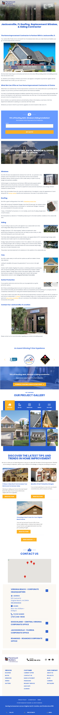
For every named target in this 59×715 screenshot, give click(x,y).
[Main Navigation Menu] (55, 3)
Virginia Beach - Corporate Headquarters (25, 590)
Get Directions (16, 603)
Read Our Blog (28, 539)
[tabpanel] (29, 428)
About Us (50, 673)
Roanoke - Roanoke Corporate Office (26, 639)
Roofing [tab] (9, 407)
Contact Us (28, 675)
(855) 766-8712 (34, 660)
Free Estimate (31, 712)
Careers (50, 681)
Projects (50, 675)
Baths (7, 675)
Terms (39, 700)
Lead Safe (27, 686)
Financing (27, 681)
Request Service (29, 683)
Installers (50, 683)
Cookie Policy (32, 700)
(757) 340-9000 (18, 617)
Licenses (26, 689)
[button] (34, 563)
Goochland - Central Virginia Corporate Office (26, 623)
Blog (48, 678)
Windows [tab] (29, 407)
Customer (28, 670)
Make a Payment (29, 678)
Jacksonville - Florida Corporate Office (22, 631)
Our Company (52, 670)
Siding (7, 681)
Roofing (8, 673)
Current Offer (29, 673)
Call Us (11, 712)
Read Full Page (9, 496)
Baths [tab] (19, 407)
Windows (8, 678)
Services (8, 670)
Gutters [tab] (49, 407)
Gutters (8, 683)
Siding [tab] (39, 407)
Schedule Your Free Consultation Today (28, 384)
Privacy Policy (22, 700)
